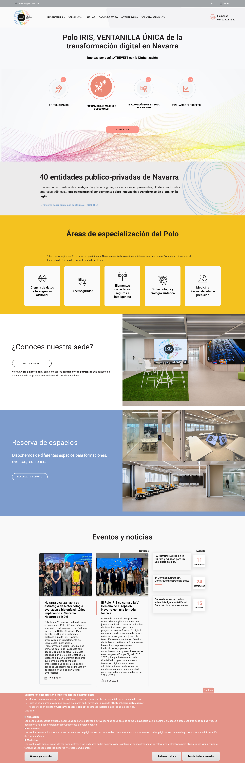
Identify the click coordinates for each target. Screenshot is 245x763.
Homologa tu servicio (29, 3)
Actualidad (128, 17)
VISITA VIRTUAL (32, 363)
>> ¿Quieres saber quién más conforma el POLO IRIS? (69, 205)
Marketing (32, 740)
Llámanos (222, 15)
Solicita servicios (153, 17)
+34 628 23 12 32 (226, 19)
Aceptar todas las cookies (201, 756)
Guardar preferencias (41, 756)
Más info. (29, 710)
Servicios (74, 17)
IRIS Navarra (55, 17)
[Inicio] (23, 17)
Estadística (33, 728)
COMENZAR (122, 129)
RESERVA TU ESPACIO (29, 477)
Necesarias (33, 716)
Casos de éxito (108, 17)
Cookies (208, 690)
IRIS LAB (90, 17)
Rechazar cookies (167, 756)
